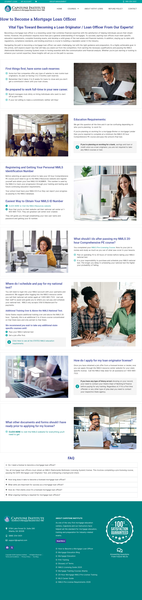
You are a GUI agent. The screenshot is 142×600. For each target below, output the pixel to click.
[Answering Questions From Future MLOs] (119, 550)
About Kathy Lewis (94, 9)
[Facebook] (7, 547)
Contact (132, 9)
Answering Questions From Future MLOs (119, 555)
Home (59, 9)
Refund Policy (115, 9)
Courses (72, 9)
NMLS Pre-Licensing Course (103, 247)
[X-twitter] (12, 547)
